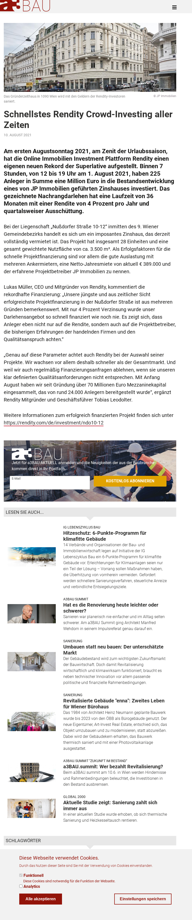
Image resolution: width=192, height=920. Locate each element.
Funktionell (34, 875)
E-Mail (16, 478)
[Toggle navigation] (174, 7)
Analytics (32, 886)
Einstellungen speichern (143, 899)
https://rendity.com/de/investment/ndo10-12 (54, 423)
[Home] (26, 5)
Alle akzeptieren (41, 899)
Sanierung (72, 641)
